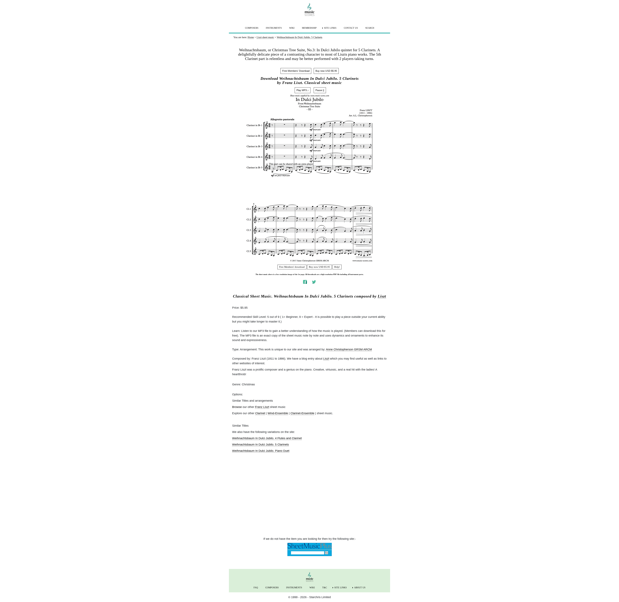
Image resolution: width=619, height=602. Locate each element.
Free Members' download (292, 267)
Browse (237, 407)
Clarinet (260, 413)
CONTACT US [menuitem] (351, 28)
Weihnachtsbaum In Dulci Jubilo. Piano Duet (260, 450)
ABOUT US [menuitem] (359, 587)
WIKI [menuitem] (292, 28)
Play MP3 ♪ (302, 90)
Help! (337, 267)
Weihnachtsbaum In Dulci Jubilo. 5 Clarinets (260, 444)
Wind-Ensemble (278, 413)
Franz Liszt (262, 407)
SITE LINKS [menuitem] (330, 28)
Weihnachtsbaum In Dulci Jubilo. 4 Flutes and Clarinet (267, 438)
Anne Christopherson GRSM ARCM (349, 349)
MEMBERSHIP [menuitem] (309, 28)
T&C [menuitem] (324, 587)
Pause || (319, 90)
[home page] (309, 9)
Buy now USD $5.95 (326, 70)
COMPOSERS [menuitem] (251, 28)
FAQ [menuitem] (256, 587)
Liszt (382, 296)
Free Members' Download (296, 70)
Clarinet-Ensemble (302, 413)
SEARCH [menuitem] (369, 28)
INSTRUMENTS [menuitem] (274, 28)
